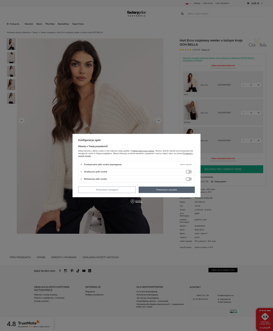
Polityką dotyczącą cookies (143, 151)
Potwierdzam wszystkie (166, 190)
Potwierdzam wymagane (107, 190)
